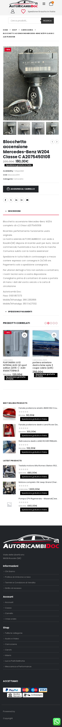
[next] (57, 142)
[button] (44, 3)
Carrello (9, 613)
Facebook (5, 200)
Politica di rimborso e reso (18, 577)
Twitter (10, 200)
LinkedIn (16, 200)
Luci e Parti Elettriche (15, 660)
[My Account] (14, 11)
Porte (45, 360)
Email (27, 200)
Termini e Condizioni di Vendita (20, 582)
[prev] (52, 142)
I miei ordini (10, 618)
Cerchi (8, 649)
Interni (8, 655)
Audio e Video (12, 638)
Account (9, 602)
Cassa (8, 607)
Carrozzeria (18, 179)
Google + (21, 200)
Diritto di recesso (13, 588)
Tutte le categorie (13, 633)
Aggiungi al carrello (23, 188)
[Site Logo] (23, 3)
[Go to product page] (46, 343)
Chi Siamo (10, 571)
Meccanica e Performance (18, 666)
